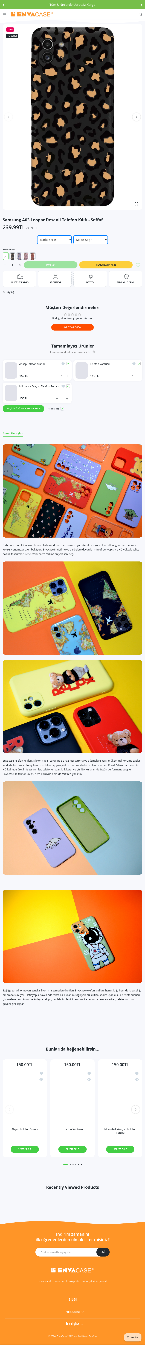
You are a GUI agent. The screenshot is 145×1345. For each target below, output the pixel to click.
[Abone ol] (103, 1260)
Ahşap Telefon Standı (32, 364)
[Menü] (4, 14)
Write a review (72, 327)
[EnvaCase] (32, 14)
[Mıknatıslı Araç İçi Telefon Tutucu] (120, 1096)
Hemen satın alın (106, 264)
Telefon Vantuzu (100, 364)
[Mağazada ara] (140, 14)
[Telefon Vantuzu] (72, 1096)
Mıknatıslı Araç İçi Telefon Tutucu (39, 386)
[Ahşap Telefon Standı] (24, 1096)
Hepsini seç (53, 408)
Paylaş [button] (10, 292)
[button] (3, 4)
